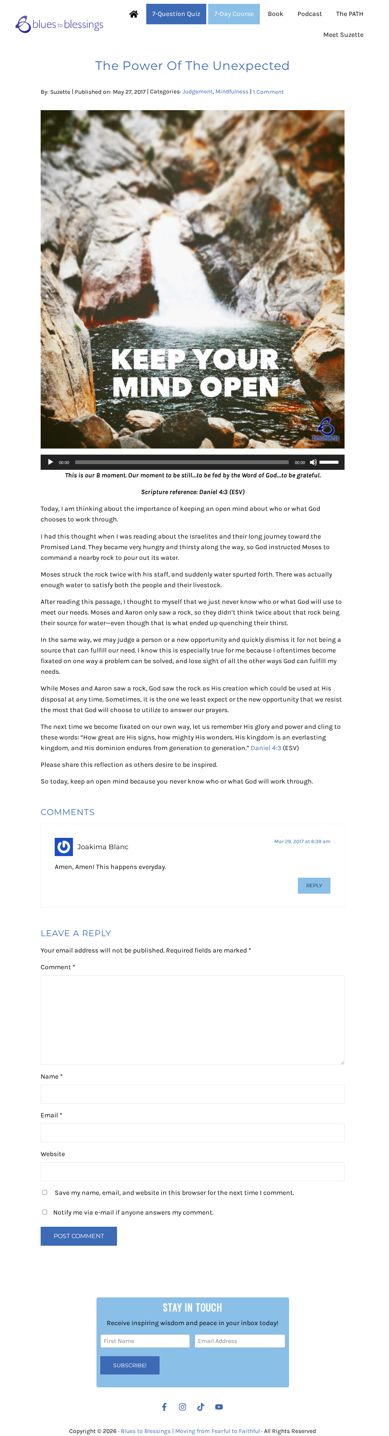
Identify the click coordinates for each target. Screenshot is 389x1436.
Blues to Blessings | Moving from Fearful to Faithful (190, 1431)
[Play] (50, 462)
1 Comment (268, 91)
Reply (314, 885)
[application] (193, 462)
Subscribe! (130, 1365)
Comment (58, 967)
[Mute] (313, 462)
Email (51, 1115)
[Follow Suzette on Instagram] (184, 1407)
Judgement (198, 91)
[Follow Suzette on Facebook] (164, 1407)
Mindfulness (231, 91)
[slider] (330, 461)
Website (53, 1154)
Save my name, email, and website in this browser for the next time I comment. (174, 1192)
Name (52, 1076)
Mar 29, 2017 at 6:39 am (302, 841)
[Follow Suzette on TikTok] (202, 1407)
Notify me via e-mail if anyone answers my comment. (133, 1212)
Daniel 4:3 (266, 748)
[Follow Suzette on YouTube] (221, 1407)
